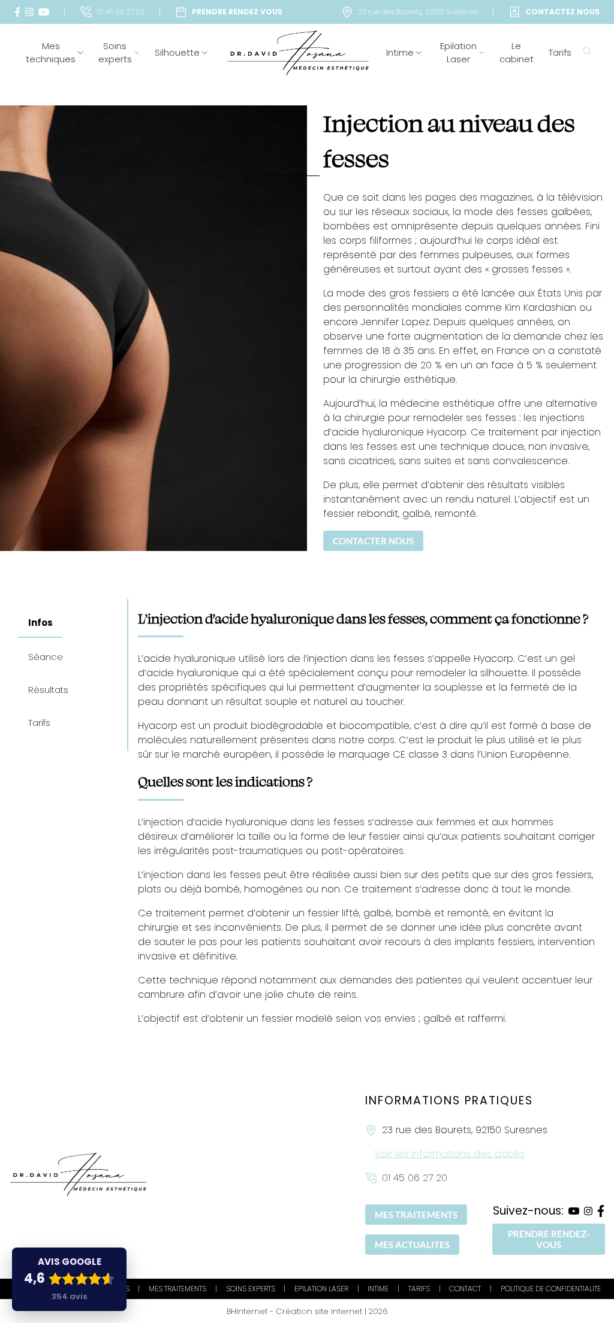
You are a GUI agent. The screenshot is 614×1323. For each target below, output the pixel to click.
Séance (45, 656)
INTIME (378, 1288)
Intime (400, 52)
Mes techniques (51, 53)
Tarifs (560, 52)
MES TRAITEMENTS (416, 1214)
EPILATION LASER (321, 1288)
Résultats (48, 689)
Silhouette (177, 52)
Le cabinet (516, 53)
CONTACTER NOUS (373, 540)
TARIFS (419, 1288)
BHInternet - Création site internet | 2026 (307, 1311)
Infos (40, 622)
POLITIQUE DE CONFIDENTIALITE (551, 1288)
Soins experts (115, 53)
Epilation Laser (458, 53)
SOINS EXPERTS (250, 1288)
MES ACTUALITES (412, 1244)
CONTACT (465, 1288)
